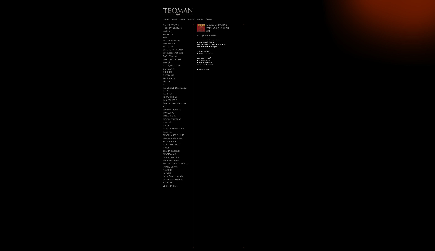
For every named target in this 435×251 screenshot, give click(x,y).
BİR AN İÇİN (168, 47)
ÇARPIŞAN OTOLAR (172, 66)
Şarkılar (174, 19)
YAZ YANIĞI (168, 183)
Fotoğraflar (191, 19)
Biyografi (200, 19)
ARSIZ (166, 38)
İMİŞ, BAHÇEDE (170, 100)
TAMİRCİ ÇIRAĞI (170, 167)
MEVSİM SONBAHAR (172, 119)
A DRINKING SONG (171, 25)
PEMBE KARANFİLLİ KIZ (173, 135)
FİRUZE (166, 82)
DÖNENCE (167, 72)
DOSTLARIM (168, 75)
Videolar (182, 19)
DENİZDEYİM (168, 69)
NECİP (166, 126)
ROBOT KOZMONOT (171, 145)
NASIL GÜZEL (169, 122)
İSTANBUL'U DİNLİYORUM (174, 103)
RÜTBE (166, 148)
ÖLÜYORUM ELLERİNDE (173, 129)
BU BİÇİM (167, 63)
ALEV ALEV (168, 34)
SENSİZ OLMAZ (169, 154)
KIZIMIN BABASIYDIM (172, 110)
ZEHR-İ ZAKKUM (170, 186)
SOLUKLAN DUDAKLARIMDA (175, 164)
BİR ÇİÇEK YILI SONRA (173, 50)
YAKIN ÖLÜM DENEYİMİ (173, 176)
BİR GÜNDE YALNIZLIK (173, 53)
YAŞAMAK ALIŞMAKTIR (173, 180)
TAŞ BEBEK (168, 170)
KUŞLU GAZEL (169, 116)
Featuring (209, 19)
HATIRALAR (168, 94)
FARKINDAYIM (169, 78)
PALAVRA (167, 132)
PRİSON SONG (169, 141)
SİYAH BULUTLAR (171, 161)
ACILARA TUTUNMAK (172, 28)
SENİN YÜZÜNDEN (171, 151)
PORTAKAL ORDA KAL (172, 138)
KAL (165, 107)
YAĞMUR (167, 173)
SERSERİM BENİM (171, 157)
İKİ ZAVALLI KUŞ (170, 97)
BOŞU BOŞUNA (170, 56)
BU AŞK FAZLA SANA (172, 59)
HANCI (166, 85)
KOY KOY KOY (169, 113)
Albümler (166, 19)
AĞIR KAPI (167, 31)
